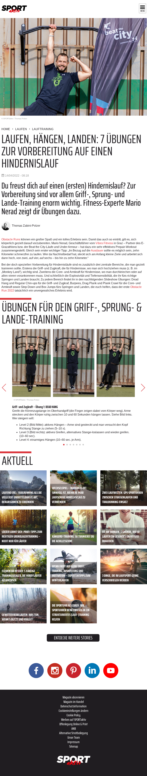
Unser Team (73, 737)
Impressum (73, 742)
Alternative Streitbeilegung (73, 733)
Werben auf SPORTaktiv (73, 719)
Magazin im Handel (73, 702)
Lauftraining (42, 129)
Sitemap (73, 746)
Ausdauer (97, 250)
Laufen (21, 129)
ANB (73, 728)
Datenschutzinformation (73, 706)
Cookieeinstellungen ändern (73, 710)
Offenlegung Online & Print (73, 724)
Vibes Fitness (104, 243)
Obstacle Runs (10, 239)
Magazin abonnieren (73, 697)
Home (5, 129)
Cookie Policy (73, 715)
